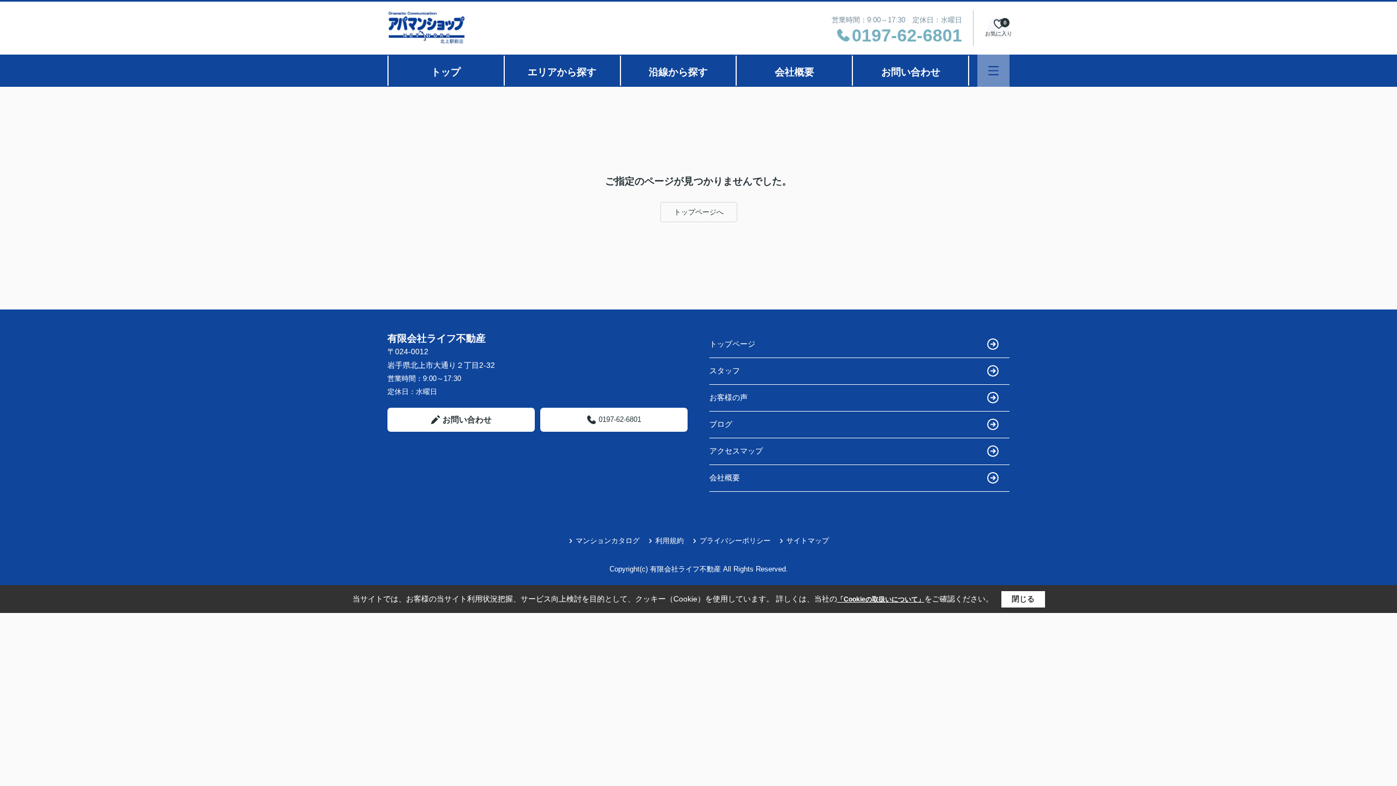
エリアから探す (562, 72)
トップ (446, 72)
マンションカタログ (608, 541)
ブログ (720, 424)
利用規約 (669, 541)
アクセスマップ (736, 450)
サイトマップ (807, 541)
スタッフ (724, 370)
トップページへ (699, 212)
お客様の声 (728, 397)
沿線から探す (678, 72)
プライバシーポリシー (735, 541)
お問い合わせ (910, 72)
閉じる (1023, 598)
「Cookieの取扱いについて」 (880, 599)
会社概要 (794, 72)
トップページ (732, 344)
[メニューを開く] (993, 70)
